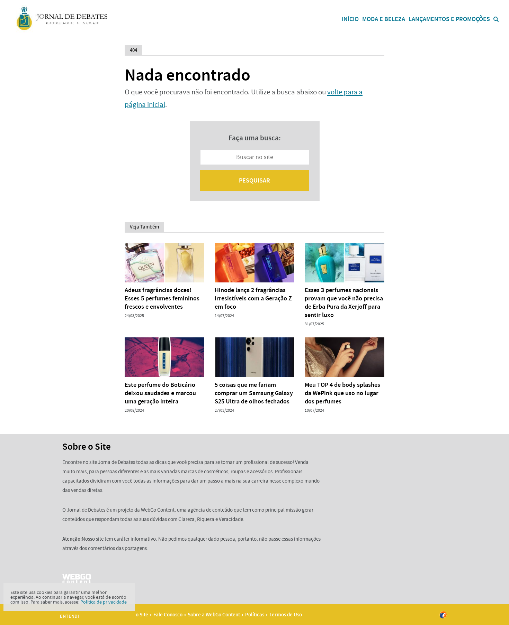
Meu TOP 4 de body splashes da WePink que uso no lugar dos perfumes (342, 393)
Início (350, 19)
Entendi (69, 616)
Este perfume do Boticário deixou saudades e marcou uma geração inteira (160, 393)
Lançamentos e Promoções (449, 19)
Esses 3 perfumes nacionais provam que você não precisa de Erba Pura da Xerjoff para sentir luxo (344, 302)
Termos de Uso (285, 614)
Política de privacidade (103, 602)
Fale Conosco (167, 614)
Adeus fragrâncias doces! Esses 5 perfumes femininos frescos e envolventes (162, 298)
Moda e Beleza (383, 19)
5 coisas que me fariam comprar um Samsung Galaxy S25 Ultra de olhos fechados (254, 393)
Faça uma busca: (255, 138)
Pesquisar (254, 180)
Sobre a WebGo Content (214, 614)
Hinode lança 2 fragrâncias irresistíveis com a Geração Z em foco (253, 298)
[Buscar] (496, 19)
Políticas (254, 614)
